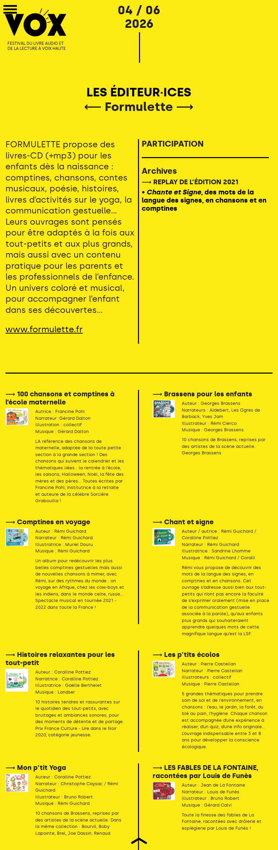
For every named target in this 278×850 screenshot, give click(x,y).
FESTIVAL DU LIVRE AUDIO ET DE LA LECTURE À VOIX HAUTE (36, 46)
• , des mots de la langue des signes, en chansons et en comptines (204, 200)
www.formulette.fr (44, 329)
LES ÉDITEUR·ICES (138, 92)
